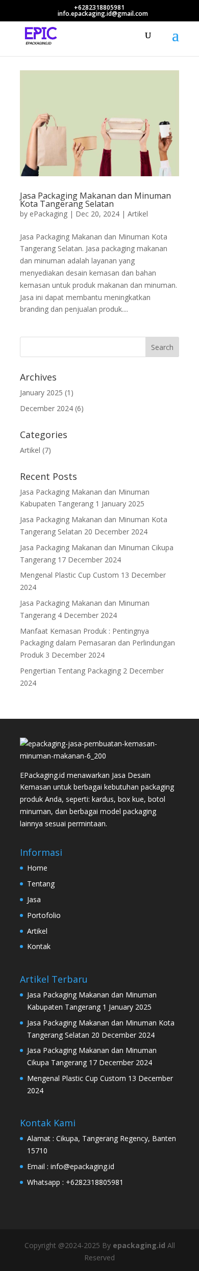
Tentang (41, 883)
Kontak (39, 946)
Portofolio (44, 915)
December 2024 (46, 408)
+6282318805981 (99, 7)
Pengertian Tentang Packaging (70, 670)
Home (37, 868)
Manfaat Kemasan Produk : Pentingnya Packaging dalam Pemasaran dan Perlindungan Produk (97, 643)
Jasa (34, 899)
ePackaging (48, 214)
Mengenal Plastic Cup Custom (69, 575)
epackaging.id (139, 1245)
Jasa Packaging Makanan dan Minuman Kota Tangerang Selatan (95, 199)
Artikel (138, 214)
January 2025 (41, 392)
